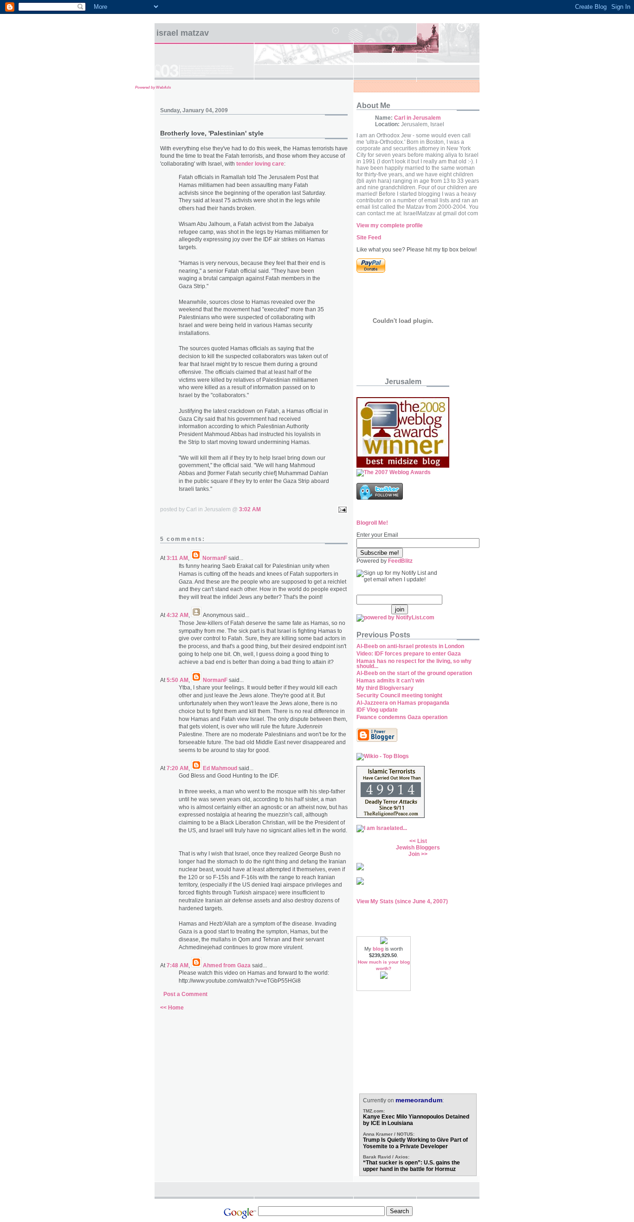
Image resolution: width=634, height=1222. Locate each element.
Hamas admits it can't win (390, 680)
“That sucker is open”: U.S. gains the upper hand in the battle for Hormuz (411, 1165)
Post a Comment (185, 994)
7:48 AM (177, 965)
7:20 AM (177, 768)
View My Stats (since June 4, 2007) (402, 901)
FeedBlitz (400, 561)
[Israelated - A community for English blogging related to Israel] (381, 828)
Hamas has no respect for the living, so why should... (414, 663)
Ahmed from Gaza (227, 965)
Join (414, 854)
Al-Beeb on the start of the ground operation (414, 673)
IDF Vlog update (377, 710)
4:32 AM (177, 615)
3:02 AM (250, 509)
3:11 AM (177, 558)
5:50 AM (177, 680)
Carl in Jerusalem (417, 118)
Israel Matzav (182, 33)
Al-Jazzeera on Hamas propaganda (402, 703)
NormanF (214, 558)
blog (378, 949)
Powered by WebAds (153, 87)
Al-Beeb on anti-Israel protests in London (410, 646)
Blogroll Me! (372, 523)
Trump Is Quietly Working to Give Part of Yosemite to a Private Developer (415, 1143)
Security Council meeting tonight (399, 695)
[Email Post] (341, 509)
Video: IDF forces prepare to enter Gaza (408, 653)
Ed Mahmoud (220, 768)
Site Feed (368, 237)
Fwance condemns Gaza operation (401, 717)
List (422, 841)
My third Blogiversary (385, 688)
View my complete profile (389, 225)
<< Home (172, 1007)
